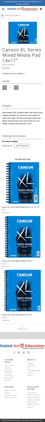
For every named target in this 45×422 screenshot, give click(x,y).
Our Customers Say (33, 370)
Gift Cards (8, 380)
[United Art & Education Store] (22, 9)
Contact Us (31, 373)
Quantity (6, 81)
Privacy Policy (31, 392)
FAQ (28, 368)
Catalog (29, 375)
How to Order (9, 365)
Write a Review (22, 146)
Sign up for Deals (10, 395)
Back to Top (22, 329)
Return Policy (9, 377)
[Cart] (40, 9)
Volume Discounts (11, 397)
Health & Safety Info (33, 395)
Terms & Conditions (33, 397)
